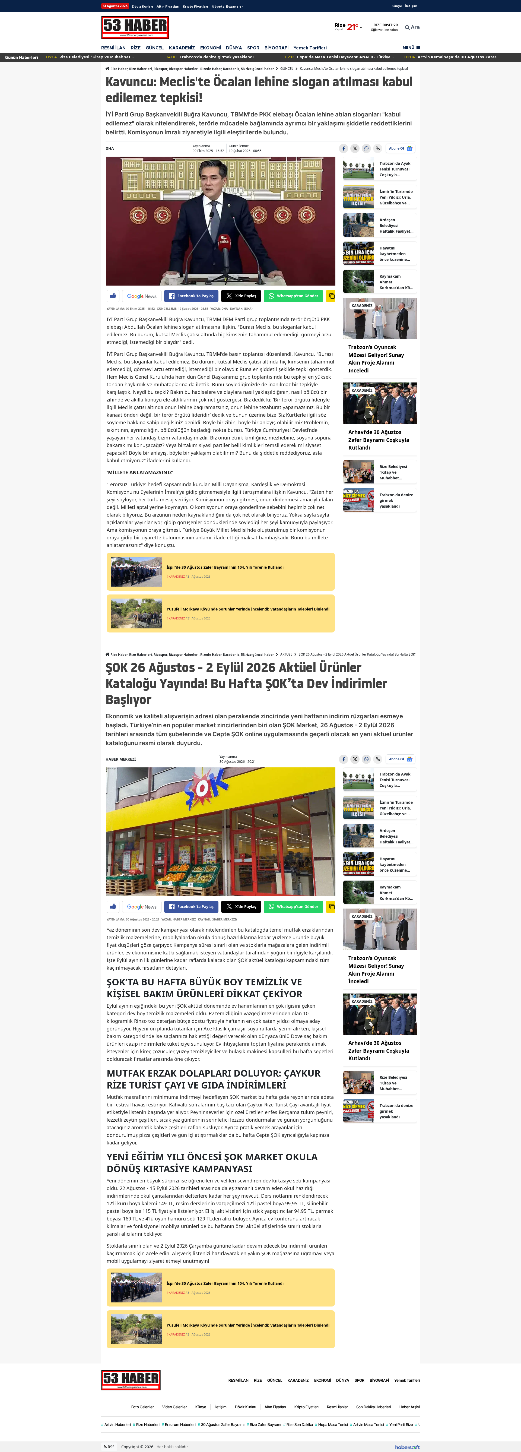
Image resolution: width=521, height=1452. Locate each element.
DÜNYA (234, 48)
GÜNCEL (155, 48)
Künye (397, 6)
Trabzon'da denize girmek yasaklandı (396, 500)
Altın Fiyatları (168, 6)
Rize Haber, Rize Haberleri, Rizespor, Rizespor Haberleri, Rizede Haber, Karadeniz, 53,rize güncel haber (192, 69)
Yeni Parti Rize (399, 1424)
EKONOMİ (210, 48)
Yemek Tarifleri (310, 48)
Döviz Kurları (142, 6)
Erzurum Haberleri (179, 1424)
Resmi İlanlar (337, 1406)
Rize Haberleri (146, 1424)
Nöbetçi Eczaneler (227, 6)
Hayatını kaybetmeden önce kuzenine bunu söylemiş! (394, 253)
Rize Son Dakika (298, 1424)
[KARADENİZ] (380, 318)
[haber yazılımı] (407, 1447)
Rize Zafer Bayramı (264, 1424)
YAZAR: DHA (219, 308)
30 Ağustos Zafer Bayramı (221, 1424)
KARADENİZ (182, 48)
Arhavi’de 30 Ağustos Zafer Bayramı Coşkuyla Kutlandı (378, 440)
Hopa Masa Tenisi (331, 1424)
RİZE (136, 48)
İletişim (411, 6)
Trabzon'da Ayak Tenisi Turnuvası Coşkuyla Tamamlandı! (395, 169)
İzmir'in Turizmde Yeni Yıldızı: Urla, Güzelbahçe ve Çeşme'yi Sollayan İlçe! (396, 197)
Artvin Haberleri (116, 1424)
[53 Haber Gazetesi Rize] (131, 1380)
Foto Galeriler (142, 1406)
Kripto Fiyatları (195, 6)
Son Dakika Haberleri (373, 1406)
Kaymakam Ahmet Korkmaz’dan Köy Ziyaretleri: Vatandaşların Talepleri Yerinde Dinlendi (396, 282)
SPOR (253, 48)
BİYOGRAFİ (276, 48)
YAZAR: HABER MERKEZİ (178, 919)
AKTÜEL (286, 654)
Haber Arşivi (409, 1406)
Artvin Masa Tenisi (367, 1424)
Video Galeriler (174, 1406)
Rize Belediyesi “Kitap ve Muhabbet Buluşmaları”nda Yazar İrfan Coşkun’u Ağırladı (396, 472)
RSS (111, 1446)
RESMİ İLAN (113, 48)
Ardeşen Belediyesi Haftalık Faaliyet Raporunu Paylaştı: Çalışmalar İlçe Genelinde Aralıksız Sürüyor (396, 225)
